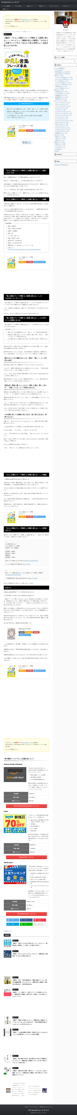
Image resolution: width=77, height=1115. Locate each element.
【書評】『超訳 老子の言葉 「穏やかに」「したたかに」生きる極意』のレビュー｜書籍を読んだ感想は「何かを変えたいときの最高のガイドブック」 (29, 1073)
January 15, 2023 (32, 578)
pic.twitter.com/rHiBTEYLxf (30, 560)
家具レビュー (30, 6)
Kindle (21, 632)
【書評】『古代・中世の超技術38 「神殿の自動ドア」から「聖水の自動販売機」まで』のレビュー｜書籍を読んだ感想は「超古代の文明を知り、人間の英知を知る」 (29, 982)
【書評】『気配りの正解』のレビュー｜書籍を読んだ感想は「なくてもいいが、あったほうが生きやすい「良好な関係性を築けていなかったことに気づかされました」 (29, 1022)
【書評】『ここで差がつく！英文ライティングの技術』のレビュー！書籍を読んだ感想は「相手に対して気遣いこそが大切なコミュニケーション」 (29, 994)
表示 (29, 142)
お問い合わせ (42, 1106)
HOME (26, 1106)
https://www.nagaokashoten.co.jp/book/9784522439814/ (24, 249)
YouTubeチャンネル (27, 19)
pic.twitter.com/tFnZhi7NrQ (13, 575)
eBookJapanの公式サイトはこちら (26, 914)
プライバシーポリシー (33, 1106)
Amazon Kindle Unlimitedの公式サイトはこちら (26, 806)
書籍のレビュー (8, 931)
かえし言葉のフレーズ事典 (26, 125)
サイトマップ (49, 1106)
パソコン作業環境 (6, 6)
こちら (16, 26)
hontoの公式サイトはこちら (26, 857)
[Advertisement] (26, 156)
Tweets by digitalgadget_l (61, 164)
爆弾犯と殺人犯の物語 (25, 628)
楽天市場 (29, 130)
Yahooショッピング (39, 130)
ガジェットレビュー (54, 6)
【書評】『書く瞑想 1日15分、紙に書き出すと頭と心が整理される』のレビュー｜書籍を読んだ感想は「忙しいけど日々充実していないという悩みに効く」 (29, 1060)
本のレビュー (66, 6)
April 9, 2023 (26, 564)
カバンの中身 (18, 6)
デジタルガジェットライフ (10, 2)
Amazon (22, 130)
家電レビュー (42, 6)
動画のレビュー (6, 9)
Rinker (24, 258)
